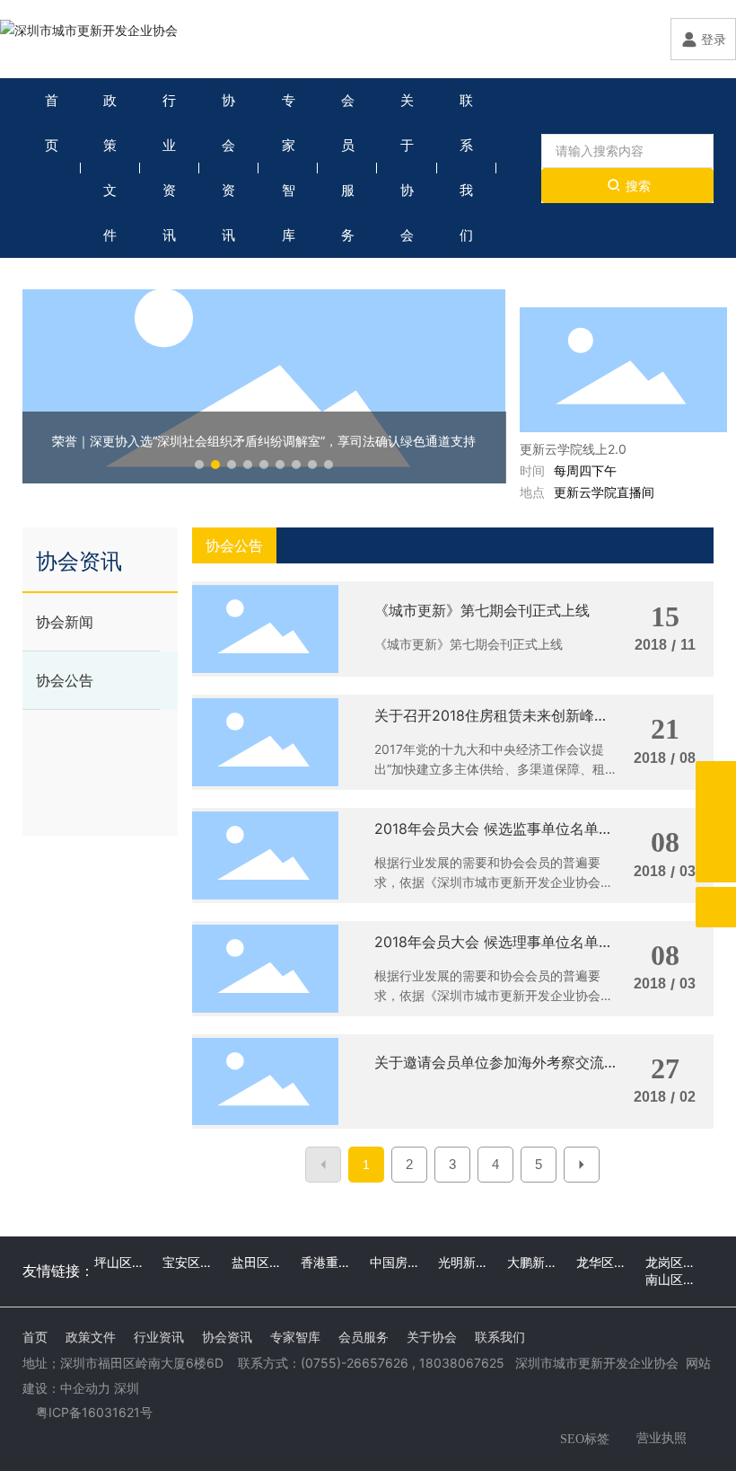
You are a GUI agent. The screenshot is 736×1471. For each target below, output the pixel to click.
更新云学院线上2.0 (573, 448)
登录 (713, 39)
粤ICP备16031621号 (94, 1412)
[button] (199, 464)
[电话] (716, 822)
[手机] (716, 781)
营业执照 (661, 1437)
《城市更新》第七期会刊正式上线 (482, 610)
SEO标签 (584, 1439)
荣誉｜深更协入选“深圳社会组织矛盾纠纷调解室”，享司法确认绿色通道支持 (264, 440)
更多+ (694, 289)
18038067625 (461, 1362)
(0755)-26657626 (354, 1362)
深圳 (126, 1388)
